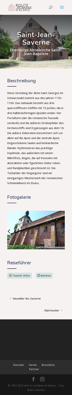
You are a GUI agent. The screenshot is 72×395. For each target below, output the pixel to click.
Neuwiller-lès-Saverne (27, 298)
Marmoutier (51, 310)
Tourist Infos (21, 275)
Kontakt (18, 365)
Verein (33, 365)
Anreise (46, 275)
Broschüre (48, 365)
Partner (34, 369)
